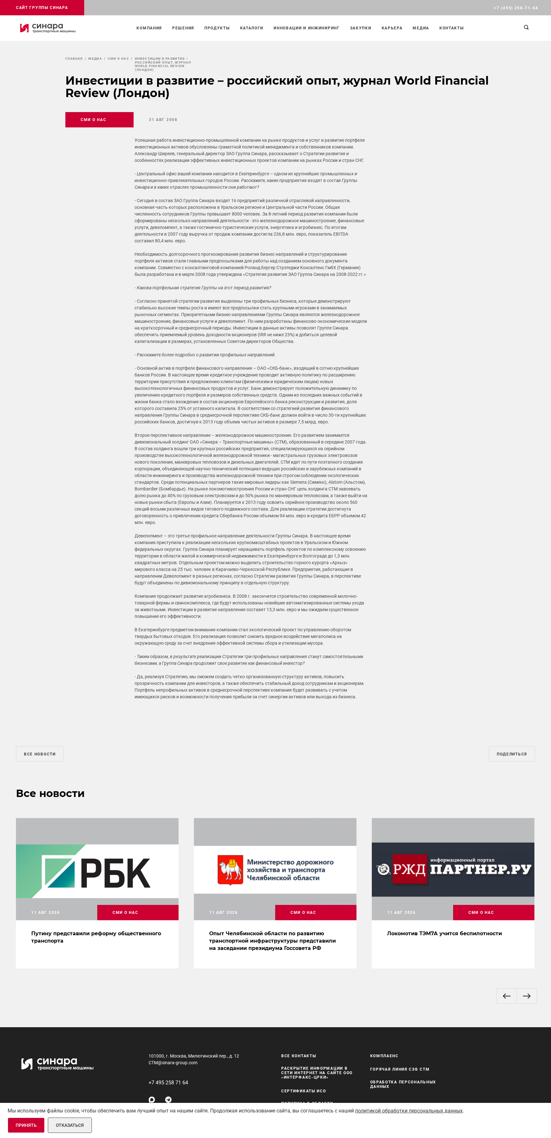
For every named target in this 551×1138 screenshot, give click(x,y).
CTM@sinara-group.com (173, 1062)
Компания (149, 28)
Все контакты (298, 1056)
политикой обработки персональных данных (409, 1111)
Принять (26, 1125)
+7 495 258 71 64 (168, 1083)
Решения (183, 28)
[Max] (152, 1099)
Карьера (392, 28)
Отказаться (70, 1125)
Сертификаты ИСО (303, 1091)
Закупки (360, 28)
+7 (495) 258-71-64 (516, 8)
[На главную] (48, 28)
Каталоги (252, 28)
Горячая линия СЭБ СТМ (400, 1069)
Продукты (217, 28)
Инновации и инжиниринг (307, 28)
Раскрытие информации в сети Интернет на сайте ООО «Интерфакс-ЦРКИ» (317, 1073)
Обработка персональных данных (403, 1084)
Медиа (421, 28)
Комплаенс (384, 1056)
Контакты (451, 28)
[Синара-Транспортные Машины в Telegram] (168, 1099)
